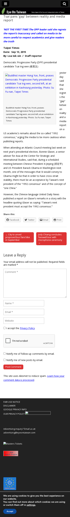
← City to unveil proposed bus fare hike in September (17, 237)
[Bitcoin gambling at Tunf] (38, 413)
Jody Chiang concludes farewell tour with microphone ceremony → (50, 238)
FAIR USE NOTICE (11, 401)
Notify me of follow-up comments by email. (30, 353)
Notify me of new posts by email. (24, 360)
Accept (10, 511)
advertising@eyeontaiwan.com (19, 432)
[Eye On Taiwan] (35, 11)
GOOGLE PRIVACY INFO (15, 409)
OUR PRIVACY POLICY (14, 413)
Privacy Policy (27, 328)
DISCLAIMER (9, 405)
